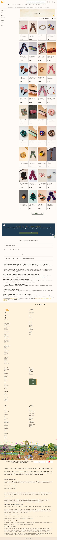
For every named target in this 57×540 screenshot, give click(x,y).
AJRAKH (11, 493)
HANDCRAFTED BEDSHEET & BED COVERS (28, 530)
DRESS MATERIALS (20, 4)
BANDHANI (16, 493)
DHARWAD (37, 493)
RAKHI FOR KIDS (14, 482)
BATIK (11, 494)
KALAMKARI (6, 493)
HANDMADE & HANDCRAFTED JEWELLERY (39, 531)
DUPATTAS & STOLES (45, 4)
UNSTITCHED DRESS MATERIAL (10, 506)
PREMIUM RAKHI (32, 481)
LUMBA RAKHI (21, 482)
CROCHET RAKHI (25, 481)
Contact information (23, 462)
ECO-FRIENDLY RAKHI (41, 481)
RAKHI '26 (35, 7)
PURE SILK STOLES (29, 524)
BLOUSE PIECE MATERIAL (37, 534)
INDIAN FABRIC (7, 498)
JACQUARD (21, 493)
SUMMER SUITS (33, 487)
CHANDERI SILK (48, 493)
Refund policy (16, 461)
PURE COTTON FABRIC (34, 498)
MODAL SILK (6, 494)
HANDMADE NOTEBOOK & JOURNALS (44, 533)
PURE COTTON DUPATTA (37, 522)
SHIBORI (15, 494)
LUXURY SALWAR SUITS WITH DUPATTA (12, 528)
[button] (54, 2)
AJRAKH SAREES (19, 516)
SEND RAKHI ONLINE (17, 481)
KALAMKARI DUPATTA (47, 522)
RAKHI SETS (7, 482)
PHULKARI (42, 493)
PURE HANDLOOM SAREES (9, 516)
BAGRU (26, 494)
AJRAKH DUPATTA (8, 524)
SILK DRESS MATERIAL (30, 510)
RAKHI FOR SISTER (38, 482)
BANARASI (46, 494)
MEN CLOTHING (34, 4)
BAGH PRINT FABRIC (25, 498)
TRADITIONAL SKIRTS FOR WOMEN (11, 534)
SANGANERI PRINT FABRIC (9, 501)
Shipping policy (15, 462)
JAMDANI (32, 493)
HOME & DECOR (11, 7)
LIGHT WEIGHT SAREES (25, 487)
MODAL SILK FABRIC (30, 501)
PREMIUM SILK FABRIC (20, 501)
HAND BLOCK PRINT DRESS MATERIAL (22, 509)
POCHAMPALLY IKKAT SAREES (19, 518)
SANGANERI (27, 493)
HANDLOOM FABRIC (29, 500)
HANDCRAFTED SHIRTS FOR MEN (11, 531)
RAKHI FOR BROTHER (47, 482)
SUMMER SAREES (16, 487)
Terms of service (30, 461)
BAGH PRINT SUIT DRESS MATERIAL (40, 506)
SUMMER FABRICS (8, 487)
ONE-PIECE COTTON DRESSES (25, 534)
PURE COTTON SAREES (41, 516)
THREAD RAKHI (49, 481)
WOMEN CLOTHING (27, 4)
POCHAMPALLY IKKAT (38, 494)
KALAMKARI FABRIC (44, 500)
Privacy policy (23, 461)
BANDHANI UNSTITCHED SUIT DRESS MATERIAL (24, 507)
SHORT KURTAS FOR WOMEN (10, 488)
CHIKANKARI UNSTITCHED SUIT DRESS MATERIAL (40, 509)
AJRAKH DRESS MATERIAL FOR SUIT (25, 506)
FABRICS (14, 4)
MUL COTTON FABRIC (44, 498)
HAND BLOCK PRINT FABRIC (18, 500)
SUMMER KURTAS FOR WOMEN (43, 487)
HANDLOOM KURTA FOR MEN (24, 531)
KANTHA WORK (21, 494)
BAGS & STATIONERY (29, 7)
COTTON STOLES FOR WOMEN (18, 524)
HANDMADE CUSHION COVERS (44, 530)
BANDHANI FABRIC (38, 501)
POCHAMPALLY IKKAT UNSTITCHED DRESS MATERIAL (15, 510)
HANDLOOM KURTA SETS (26, 528)
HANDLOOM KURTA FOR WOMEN (38, 528)
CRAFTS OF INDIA (46, 7)
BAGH (29, 494)
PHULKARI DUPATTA (28, 522)
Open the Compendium (28, 232)
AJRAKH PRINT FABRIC (15, 498)
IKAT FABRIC (36, 500)
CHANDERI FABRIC (8, 500)
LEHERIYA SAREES (29, 518)
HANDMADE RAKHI (8, 481)
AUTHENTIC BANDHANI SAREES (29, 516)
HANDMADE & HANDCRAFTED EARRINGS (12, 533)
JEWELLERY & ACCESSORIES (20, 7)
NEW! (9, 4)
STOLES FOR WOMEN (19, 522)
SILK (32, 494)
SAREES (39, 4)
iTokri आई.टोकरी (10, 461)
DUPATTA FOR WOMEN (9, 522)
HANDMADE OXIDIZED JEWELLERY (29, 533)
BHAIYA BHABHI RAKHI (29, 482)
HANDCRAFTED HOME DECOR (13, 530)
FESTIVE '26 (40, 7)
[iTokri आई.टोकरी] (3, 2)
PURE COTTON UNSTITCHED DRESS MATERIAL (18, 512)
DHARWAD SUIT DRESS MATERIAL (41, 507)
